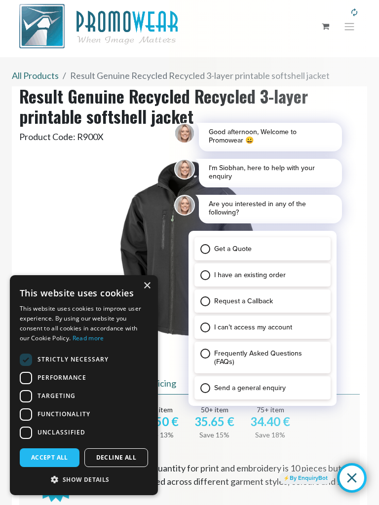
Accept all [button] (49, 457)
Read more (88, 338)
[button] (84, 479)
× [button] (147, 285)
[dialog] (84, 385)
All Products (35, 75)
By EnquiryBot (309, 477)
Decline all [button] (116, 457)
